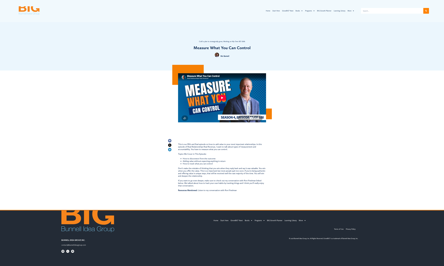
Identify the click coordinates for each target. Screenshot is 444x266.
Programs (308, 11)
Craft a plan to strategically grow (210, 41)
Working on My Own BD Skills (234, 41)
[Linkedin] (169, 149)
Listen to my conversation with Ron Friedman (217, 190)
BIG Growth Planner (324, 11)
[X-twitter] (169, 145)
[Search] (426, 11)
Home (268, 11)
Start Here (276, 11)
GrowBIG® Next (287, 11)
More (349, 11)
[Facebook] (169, 140)
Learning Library (339, 11)
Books (298, 11)
